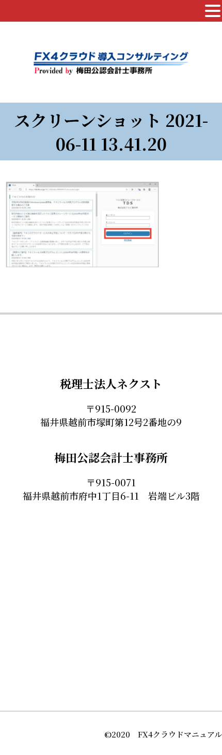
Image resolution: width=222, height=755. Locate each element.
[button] (212, 11)
